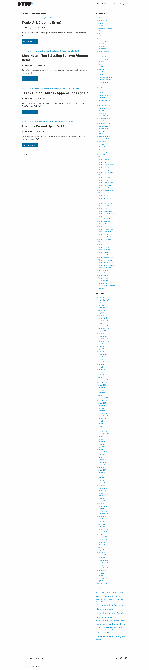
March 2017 (101, 374)
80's (97, 592)
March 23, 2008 (41, 131)
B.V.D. (100, 36)
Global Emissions (103, 51)
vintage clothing (117, 623)
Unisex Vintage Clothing (105, 152)
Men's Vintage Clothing (105, 77)
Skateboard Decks (104, 126)
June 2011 (101, 472)
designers (98, 596)
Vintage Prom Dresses (105, 231)
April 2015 (101, 408)
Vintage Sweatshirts (104, 249)
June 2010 (101, 496)
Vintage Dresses (109, 627)
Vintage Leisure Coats (105, 216)
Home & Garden (103, 59)
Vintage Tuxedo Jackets (106, 262)
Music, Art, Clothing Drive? (42, 22)
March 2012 (102, 454)
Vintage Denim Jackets (105, 190)
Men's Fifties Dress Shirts (106, 72)
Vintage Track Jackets (105, 257)
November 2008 (103, 537)
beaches (112, 592)
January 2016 (102, 395)
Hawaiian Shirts (103, 56)
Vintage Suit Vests (104, 242)
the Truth (101, 144)
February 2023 (103, 315)
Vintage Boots (102, 162)
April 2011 (101, 477)
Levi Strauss (102, 67)
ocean (106, 609)
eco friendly (110, 596)
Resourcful (37, 18)
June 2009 (101, 519)
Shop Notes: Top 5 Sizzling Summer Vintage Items (55, 57)
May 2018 (101, 346)
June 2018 (101, 344)
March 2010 (102, 501)
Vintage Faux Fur (103, 201)
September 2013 (103, 434)
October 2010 (102, 488)
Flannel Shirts (102, 49)
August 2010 (102, 490)
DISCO (104, 596)
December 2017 (103, 354)
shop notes (110, 617)
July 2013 (101, 439)
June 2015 (101, 405)
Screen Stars (102, 121)
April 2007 (101, 581)
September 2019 (103, 328)
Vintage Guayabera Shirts (106, 203)
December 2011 (103, 459)
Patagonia (101, 98)
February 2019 (102, 333)
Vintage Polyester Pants (105, 229)
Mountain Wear (122, 605)
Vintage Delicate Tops (105, 185)
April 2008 (101, 552)
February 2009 (103, 529)
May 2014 (101, 426)
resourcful (101, 617)
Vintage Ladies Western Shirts (107, 211)
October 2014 (102, 413)
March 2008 (102, 555)
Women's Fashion (103, 275)
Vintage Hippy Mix (103, 206)
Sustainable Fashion (60, 51)
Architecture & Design (105, 28)
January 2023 (102, 318)
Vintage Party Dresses (105, 226)
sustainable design (107, 620)
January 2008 (102, 557)
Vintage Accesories (104, 157)
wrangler (98, 639)
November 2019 (103, 326)
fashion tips (99, 599)
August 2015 (102, 403)
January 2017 (102, 377)
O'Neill (100, 87)
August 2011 (102, 470)
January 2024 (102, 307)
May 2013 (101, 444)
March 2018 (102, 351)
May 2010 (101, 498)
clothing (117, 592)
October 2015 (102, 400)
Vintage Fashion (103, 195)
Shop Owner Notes (47, 18)
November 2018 (103, 338)
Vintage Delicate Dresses (106, 182)
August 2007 (102, 570)
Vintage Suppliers (103, 244)
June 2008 (101, 547)
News (98, 609)
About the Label (103, 20)
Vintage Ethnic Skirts (105, 193)
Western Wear (114, 633)
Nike (99, 85)
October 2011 (102, 465)
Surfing (100, 134)
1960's (100, 592)
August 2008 (102, 542)
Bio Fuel (101, 38)
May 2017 (101, 372)
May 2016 (101, 390)
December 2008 (103, 534)
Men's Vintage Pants (104, 79)
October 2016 (102, 382)
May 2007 (101, 578)
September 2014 (103, 416)
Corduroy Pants (103, 41)
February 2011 (102, 483)
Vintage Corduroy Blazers (106, 175)
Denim (121, 592)
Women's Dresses (103, 273)
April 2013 (101, 447)
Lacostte (101, 61)
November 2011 (103, 462)
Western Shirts (103, 270)
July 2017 (101, 367)
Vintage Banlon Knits (104, 159)
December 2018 (103, 336)
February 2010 (102, 503)
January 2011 (102, 485)
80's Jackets (102, 18)
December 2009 (103, 508)
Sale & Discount (103, 116)
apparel (104, 592)
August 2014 (102, 418)
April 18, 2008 (41, 98)
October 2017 (102, 359)
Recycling (101, 108)
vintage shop (100, 630)
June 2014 (101, 423)
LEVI (101, 602)
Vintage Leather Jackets (106, 213)
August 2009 (102, 516)
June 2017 (101, 369)
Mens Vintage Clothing (106, 605)
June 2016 (101, 387)
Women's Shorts (103, 278)
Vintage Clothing (103, 167)
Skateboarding (103, 128)
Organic (100, 92)
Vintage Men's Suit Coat (105, 219)
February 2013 (102, 449)
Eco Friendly (25, 121)
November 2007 (103, 563)
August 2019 (102, 331)
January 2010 (102, 506)
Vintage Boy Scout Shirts (106, 164)
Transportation (103, 149)
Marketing (108, 602)
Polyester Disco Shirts (105, 100)
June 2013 (101, 441)
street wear (118, 617)
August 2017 (102, 364)
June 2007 (101, 575)
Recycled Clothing (104, 105)
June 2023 (101, 310)
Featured (101, 46)
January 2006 (102, 583)
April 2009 (101, 524)
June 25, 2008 (41, 65)
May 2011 (101, 475)
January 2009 (102, 532)
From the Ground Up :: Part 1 (43, 126)
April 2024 (101, 305)
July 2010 (101, 493)
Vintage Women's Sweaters (106, 265)
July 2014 (101, 421)
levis (104, 602)
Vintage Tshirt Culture (105, 260)
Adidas (100, 25)
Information (116, 599)
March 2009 (102, 526)
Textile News (102, 141)
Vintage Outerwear (104, 224)
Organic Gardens (103, 95)
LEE (99, 64)
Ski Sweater (102, 131)
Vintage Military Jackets (106, 221)
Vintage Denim (100, 627)
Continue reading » (29, 41)
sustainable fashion (119, 620)
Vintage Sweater (103, 247)
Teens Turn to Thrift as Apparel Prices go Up (55, 93)
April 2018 (101, 349)
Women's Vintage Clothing (106, 285)
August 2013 (102, 436)
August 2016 (102, 385)
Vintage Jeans (102, 208)
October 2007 (102, 565)
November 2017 (103, 356)
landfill (122, 599)
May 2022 (101, 323)
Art (99, 33)
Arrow (100, 31)
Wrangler (101, 288)
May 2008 (101, 550)
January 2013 (102, 452)
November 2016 (103, 380)
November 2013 (103, 429)
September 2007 (103, 568)
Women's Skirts (103, 280)
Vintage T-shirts (103, 252)
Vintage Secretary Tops (105, 237)
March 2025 (102, 297)
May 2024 (101, 302)
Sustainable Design (68, 121)
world (123, 636)
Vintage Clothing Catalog (106, 172)
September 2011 (103, 467)
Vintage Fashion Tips (73, 51)
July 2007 (101, 573)
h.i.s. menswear (103, 54)
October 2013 (102, 431)
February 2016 (102, 392)
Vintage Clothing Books (105, 170)
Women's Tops (102, 283)
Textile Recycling (102, 624)
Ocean (100, 90)
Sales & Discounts (104, 118)
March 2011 (101, 480)
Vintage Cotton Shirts (105, 177)
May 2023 (101, 313)
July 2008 (101, 544)
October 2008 (102, 539)
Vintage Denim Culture (105, 188)
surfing (98, 620)
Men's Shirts (102, 74)
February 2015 (102, 410)
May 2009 (101, 521)
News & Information (28, 18)
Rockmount (102, 113)
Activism (101, 23)
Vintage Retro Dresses (105, 234)
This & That (70, 88)
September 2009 (103, 514)
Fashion (118, 596)
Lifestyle (101, 69)
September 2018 (103, 341)
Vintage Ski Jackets (104, 239)
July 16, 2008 (41, 28)
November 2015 (103, 398)
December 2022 (103, 320)
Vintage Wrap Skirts (104, 267)
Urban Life (57, 18)
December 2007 (103, 560)
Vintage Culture (103, 180)
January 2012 (102, 457)
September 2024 (103, 300)
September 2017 (103, 362)
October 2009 (102, 511)
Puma (100, 103)
